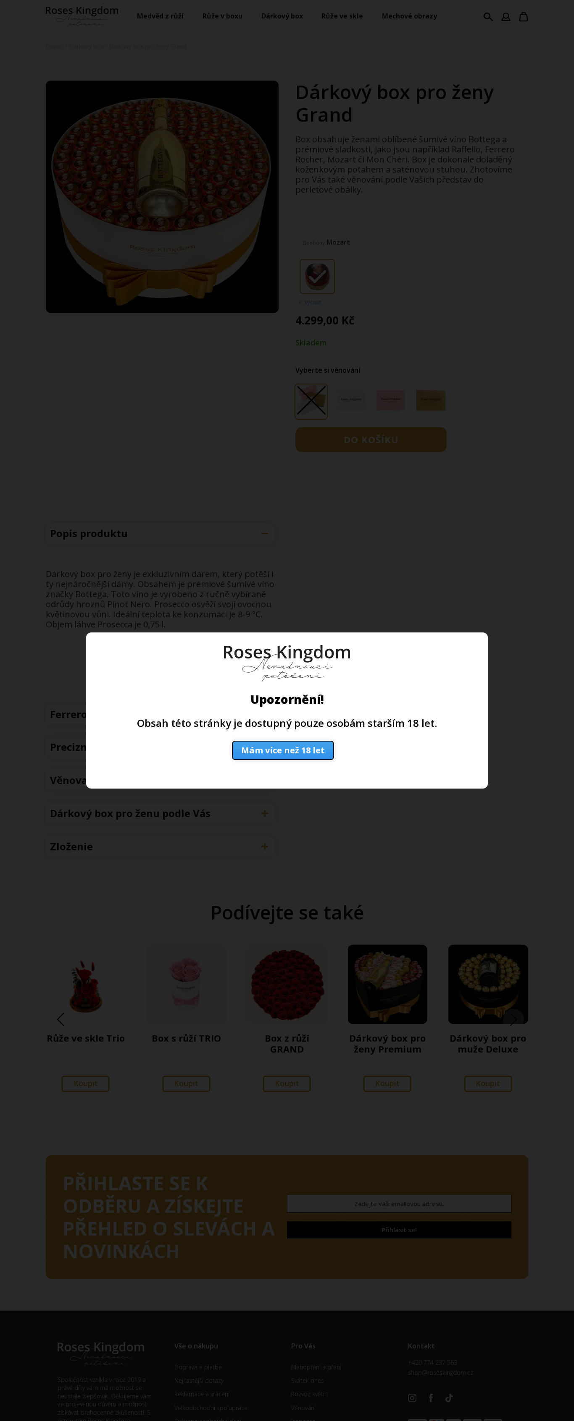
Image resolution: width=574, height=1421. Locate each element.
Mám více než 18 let (283, 750)
